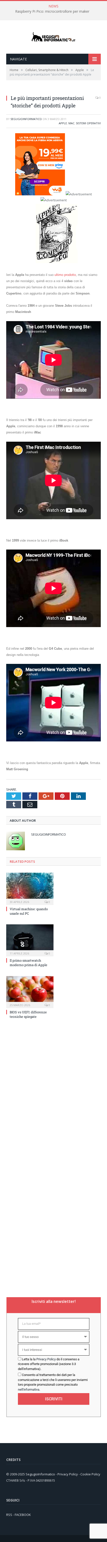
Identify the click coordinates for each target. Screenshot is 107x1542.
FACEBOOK (23, 1514)
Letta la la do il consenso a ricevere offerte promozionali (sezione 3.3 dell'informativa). (48, 1364)
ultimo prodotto (65, 275)
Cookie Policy (90, 1474)
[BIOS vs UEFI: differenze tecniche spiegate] (30, 991)
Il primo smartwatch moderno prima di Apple (28, 962)
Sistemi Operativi (88, 123)
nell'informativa (28, 1389)
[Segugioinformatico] (53, 37)
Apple (63, 123)
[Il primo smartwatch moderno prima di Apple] (30, 939)
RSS (9, 1514)
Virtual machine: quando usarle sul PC (29, 911)
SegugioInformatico (26, 119)
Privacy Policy (46, 1359)
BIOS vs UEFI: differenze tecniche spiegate (28, 1014)
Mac (71, 123)
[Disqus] (53, 1090)
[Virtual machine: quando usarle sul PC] (30, 888)
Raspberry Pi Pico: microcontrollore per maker (52, 11)
